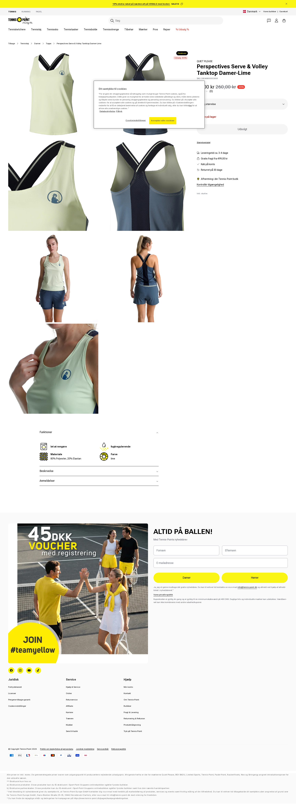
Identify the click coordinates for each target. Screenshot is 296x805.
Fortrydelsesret (15, 687)
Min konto (128, 687)
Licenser (12, 693)
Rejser (166, 29)
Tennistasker (71, 29)
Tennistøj (36, 29)
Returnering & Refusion (134, 718)
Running (26, 11)
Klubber (69, 725)
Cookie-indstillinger (17, 706)
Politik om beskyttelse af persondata (56, 749)
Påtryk (119, 111)
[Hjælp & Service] (269, 20)
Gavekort (283, 11)
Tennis (12, 11)
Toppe (48, 43)
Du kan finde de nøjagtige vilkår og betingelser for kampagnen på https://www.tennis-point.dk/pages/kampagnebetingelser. (68, 798)
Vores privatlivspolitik (163, 595)
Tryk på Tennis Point (133, 731)
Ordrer (69, 693)
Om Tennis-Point (131, 699)
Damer (37, 43)
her (190, 105)
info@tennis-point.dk (247, 587)
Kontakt (127, 693)
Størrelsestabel (203, 142)
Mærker (143, 29)
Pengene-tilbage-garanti (19, 699)
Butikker (127, 706)
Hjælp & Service (73, 687)
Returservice (71, 699)
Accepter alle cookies (162, 120)
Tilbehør (128, 29)
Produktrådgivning (132, 725)
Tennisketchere (17, 29)
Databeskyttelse (107, 111)
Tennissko (52, 29)
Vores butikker (269, 11)
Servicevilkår (103, 749)
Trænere (69, 718)
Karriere (69, 712)
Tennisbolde (90, 29)
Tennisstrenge (111, 29)
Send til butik (72, 731)
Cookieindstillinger (136, 120)
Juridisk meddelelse (85, 749)
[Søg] (112, 20)
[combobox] (165, 20)
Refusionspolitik (118, 749)
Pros (155, 29)
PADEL (39, 11)
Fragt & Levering (131, 712)
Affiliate (69, 706)
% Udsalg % (182, 29)
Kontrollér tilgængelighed (210, 184)
